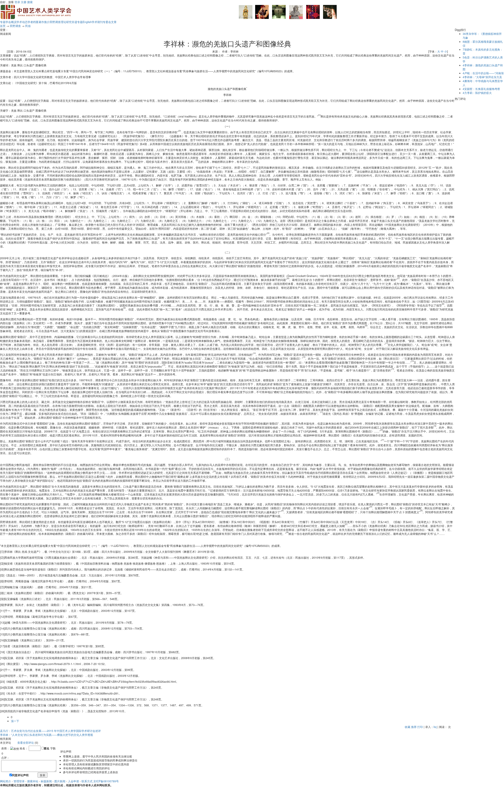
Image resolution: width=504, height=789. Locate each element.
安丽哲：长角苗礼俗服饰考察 (481, 89)
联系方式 (87, 781)
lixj (435, 727)
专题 (3, 22)
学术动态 (22, 22)
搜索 (30, 2)
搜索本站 (32, 781)
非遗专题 (77, 22)
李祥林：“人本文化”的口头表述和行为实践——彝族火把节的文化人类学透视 (46, 735)
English (87, 22)
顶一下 (15, 721)
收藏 (407, 727)
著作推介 (44, 22)
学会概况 (11, 22)
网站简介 (5, 781)
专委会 (107, 22)
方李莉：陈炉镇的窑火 (477, 93)
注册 (23, 2)
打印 (420, 727)
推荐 (414, 727)
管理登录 (19, 781)
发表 (42, 775)
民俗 (28, 26)
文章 (114, 22)
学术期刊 (97, 22)
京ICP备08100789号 (106, 781)
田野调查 (55, 22)
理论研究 (66, 22)
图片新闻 (59, 781)
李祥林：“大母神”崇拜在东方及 (482, 77)
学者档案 (33, 22)
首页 (3, 26)
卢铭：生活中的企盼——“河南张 (483, 73)
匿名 (46, 748)
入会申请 (73, 781)
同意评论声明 (20, 775)
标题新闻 (46, 781)
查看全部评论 (25, 743)
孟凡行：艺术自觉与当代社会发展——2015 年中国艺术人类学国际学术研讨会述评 (50, 731)
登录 (17, 2)
